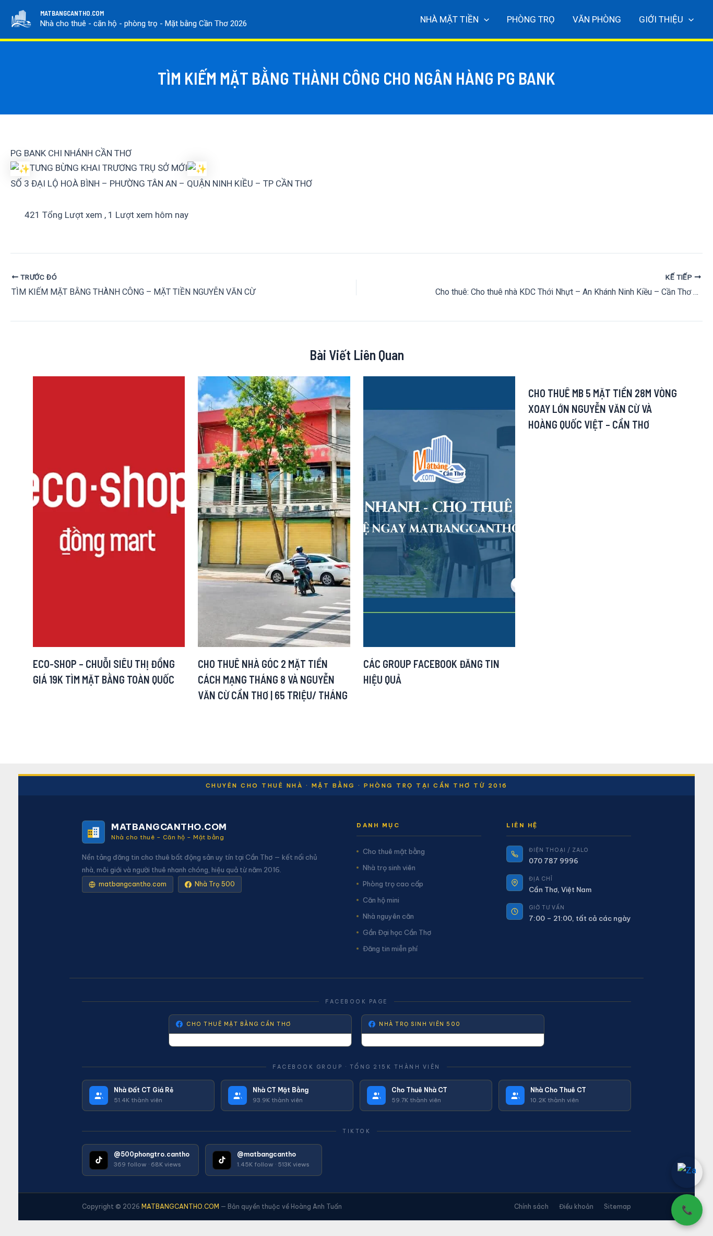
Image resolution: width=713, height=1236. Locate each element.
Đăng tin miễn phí (390, 948)
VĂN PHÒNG (597, 19)
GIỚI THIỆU (661, 19)
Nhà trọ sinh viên (389, 867)
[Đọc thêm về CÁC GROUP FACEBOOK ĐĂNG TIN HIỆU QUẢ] (439, 510)
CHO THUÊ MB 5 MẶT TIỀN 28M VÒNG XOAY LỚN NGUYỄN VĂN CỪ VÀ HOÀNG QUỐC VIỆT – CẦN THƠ (602, 409)
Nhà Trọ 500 (215, 884)
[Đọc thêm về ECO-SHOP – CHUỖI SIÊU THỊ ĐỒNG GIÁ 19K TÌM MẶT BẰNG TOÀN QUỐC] (109, 510)
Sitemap (617, 1206)
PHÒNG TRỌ (531, 19)
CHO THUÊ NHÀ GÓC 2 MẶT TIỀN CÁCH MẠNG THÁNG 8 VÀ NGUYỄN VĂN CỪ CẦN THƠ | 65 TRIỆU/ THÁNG (273, 679)
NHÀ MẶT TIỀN (449, 19)
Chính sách (531, 1206)
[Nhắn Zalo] (687, 1172)
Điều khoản (576, 1206)
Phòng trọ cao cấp (393, 884)
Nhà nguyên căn (388, 916)
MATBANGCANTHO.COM (72, 13)
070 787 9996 (553, 861)
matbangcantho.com (133, 884)
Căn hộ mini (381, 900)
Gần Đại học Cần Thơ (397, 932)
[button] (484, 19)
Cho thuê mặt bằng (394, 851)
